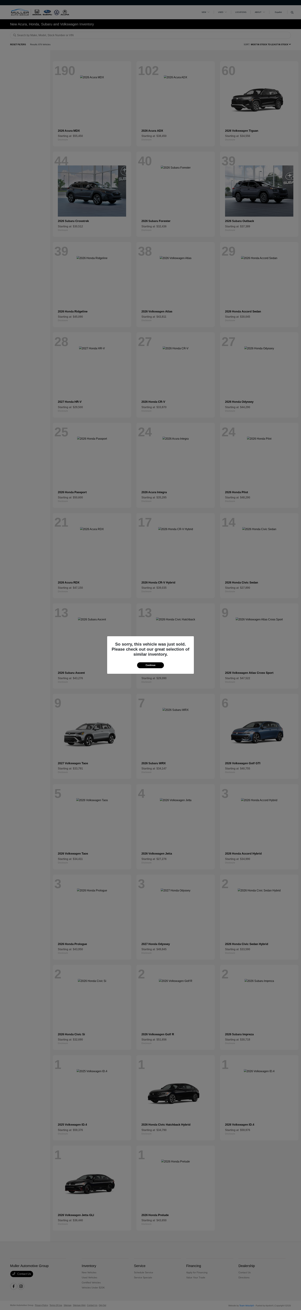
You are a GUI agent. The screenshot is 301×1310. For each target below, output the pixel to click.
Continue (150, 665)
